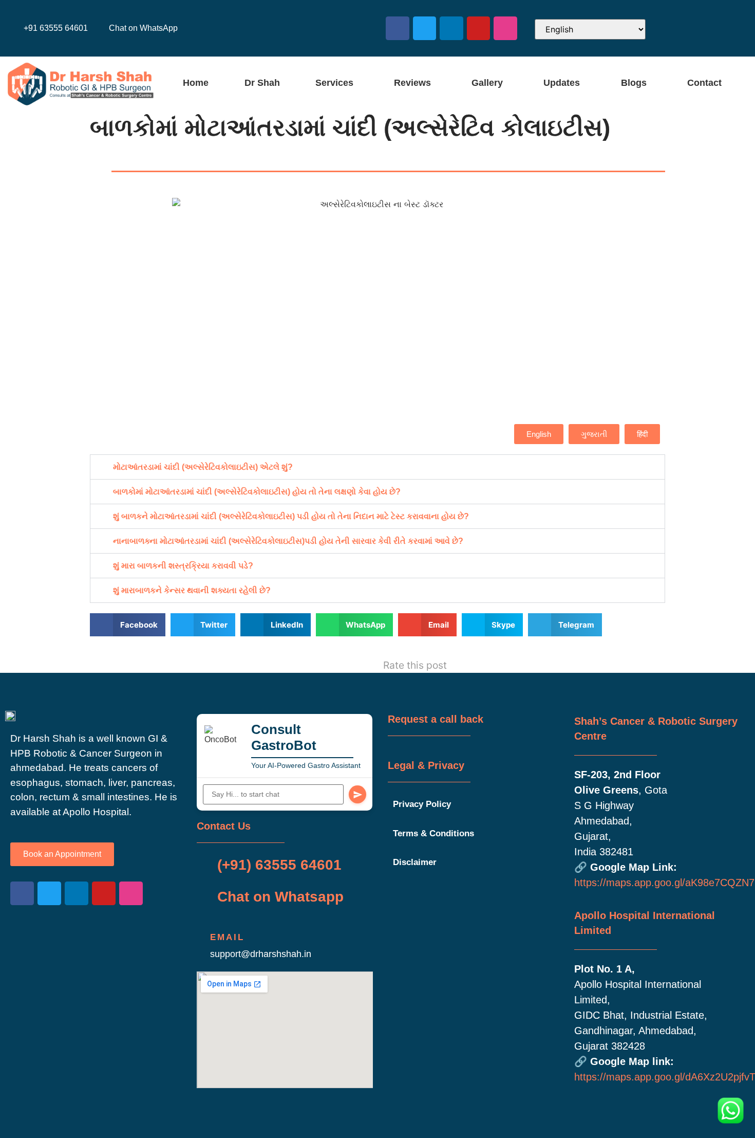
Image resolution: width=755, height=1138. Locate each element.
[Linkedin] (451, 28)
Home (196, 83)
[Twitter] (425, 28)
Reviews (412, 83)
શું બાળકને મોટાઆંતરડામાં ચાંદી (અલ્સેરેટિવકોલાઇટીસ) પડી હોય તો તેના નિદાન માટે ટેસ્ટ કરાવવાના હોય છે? (291, 516)
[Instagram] (505, 28)
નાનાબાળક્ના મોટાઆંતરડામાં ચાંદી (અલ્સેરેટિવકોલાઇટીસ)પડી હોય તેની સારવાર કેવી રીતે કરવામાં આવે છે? (288, 541)
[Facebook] (397, 28)
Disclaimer (415, 862)
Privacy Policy (422, 804)
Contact (704, 83)
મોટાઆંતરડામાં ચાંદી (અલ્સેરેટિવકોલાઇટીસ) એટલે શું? (203, 467)
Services (334, 83)
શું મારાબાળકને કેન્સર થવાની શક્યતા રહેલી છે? (192, 590)
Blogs (634, 83)
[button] (337, 83)
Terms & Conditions (433, 833)
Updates (561, 83)
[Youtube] (478, 28)
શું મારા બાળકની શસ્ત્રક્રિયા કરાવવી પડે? (183, 565)
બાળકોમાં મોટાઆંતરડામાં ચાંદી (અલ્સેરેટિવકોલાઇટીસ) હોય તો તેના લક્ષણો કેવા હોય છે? (257, 491)
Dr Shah (262, 83)
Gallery (487, 83)
